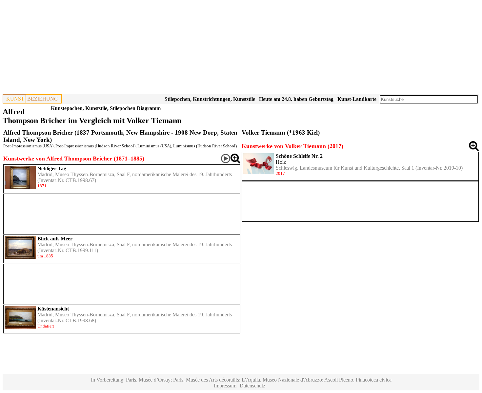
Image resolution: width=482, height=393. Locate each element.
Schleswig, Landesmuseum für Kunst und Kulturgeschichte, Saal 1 (345, 168)
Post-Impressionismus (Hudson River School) (95, 145)
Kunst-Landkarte (356, 99)
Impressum (225, 385)
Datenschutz (252, 385)
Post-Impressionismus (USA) (28, 145)
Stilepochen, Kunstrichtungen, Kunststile (210, 99)
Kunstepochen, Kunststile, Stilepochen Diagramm (106, 108)
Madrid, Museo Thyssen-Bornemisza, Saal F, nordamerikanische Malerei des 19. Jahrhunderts (134, 174)
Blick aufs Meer (54, 238)
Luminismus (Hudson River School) (205, 145)
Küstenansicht (53, 308)
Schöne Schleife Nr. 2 (299, 156)
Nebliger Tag (51, 168)
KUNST (15, 99)
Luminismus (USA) (154, 145)
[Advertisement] (199, 48)
